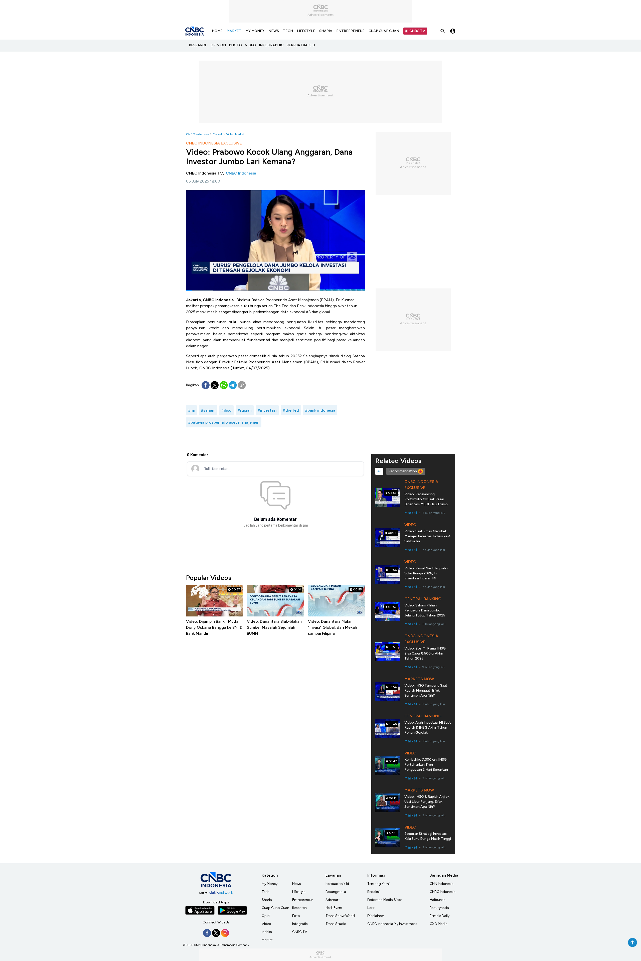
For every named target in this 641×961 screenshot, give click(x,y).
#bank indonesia (320, 410)
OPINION (218, 45)
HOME (217, 31)
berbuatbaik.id (337, 884)
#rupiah (245, 410)
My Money (269, 884)
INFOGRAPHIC (271, 45)
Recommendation (402, 471)
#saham (208, 410)
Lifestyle (298, 892)
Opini (266, 916)
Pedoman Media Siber (384, 900)
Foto (296, 916)
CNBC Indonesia (197, 134)
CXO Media (438, 924)
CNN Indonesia (441, 884)
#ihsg (226, 410)
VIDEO (250, 45)
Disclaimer (375, 916)
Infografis (300, 924)
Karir (371, 908)
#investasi (267, 410)
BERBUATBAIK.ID (300, 45)
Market (217, 134)
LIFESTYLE (306, 31)
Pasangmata (336, 892)
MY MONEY (254, 31)
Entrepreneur (302, 900)
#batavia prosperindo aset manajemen (223, 422)
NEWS (273, 31)
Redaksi (373, 892)
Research (299, 908)
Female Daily (439, 916)
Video (266, 924)
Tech (265, 892)
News (296, 884)
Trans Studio (336, 924)
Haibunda (437, 900)
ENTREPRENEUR (350, 31)
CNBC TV (417, 31)
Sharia (267, 900)
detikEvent (334, 908)
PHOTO (235, 45)
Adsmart (333, 900)
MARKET (234, 31)
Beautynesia (439, 908)
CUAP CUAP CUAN (384, 31)
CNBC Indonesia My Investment (392, 924)
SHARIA (325, 31)
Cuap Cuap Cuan (275, 908)
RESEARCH (198, 45)
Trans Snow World (340, 916)
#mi (191, 410)
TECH (288, 31)
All (379, 471)
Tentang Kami (378, 884)
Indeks (267, 932)
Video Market (235, 134)
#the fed (291, 410)
